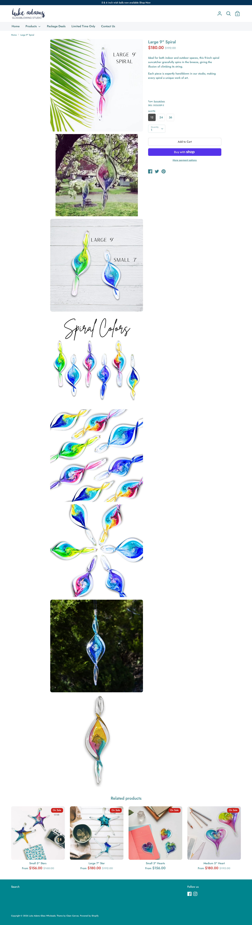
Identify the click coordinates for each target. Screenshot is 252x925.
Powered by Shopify (89, 915)
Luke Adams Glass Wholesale (42, 915)
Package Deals (56, 26)
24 (161, 117)
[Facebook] (189, 894)
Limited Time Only (83, 26)
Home (16, 26)
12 (151, 117)
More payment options (185, 160)
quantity (151, 110)
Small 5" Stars (37, 863)
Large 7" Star (97, 863)
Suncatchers (159, 101)
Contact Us (108, 26)
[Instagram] (195, 894)
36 (170, 117)
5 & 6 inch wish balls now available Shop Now (126, 2)
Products (32, 26)
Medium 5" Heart (214, 863)
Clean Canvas (72, 915)
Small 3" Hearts (155, 863)
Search (15, 887)
